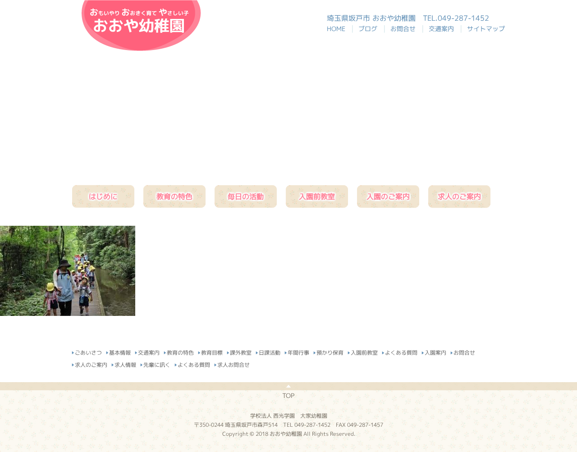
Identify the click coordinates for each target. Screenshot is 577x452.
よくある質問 (401, 351)
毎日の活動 (246, 196)
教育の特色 (174, 196)
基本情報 (120, 351)
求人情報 (125, 363)
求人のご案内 (459, 196)
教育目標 (212, 351)
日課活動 (269, 351)
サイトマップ (486, 28)
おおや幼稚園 (141, 25)
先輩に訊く (156, 363)
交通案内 (443, 28)
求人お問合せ (233, 363)
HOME (340, 28)
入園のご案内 (388, 196)
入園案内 (435, 351)
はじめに (103, 196)
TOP (288, 395)
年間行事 (298, 351)
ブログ (369, 28)
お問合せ (404, 28)
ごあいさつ (88, 351)
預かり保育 (329, 351)
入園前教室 (317, 196)
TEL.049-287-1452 (456, 18)
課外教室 (241, 351)
